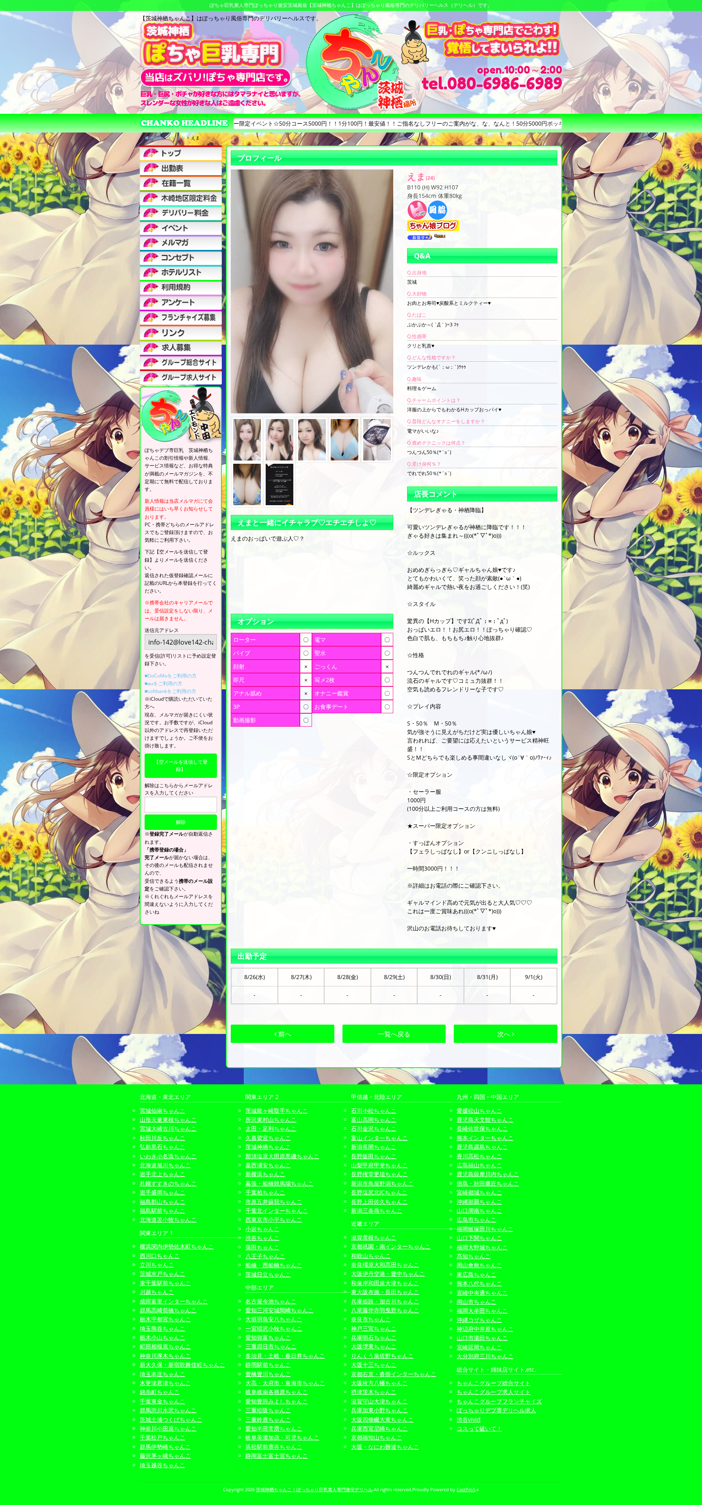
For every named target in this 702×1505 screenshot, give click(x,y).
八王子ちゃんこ (265, 1256)
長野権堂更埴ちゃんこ (379, 1174)
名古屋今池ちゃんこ (271, 1301)
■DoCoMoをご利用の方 (171, 675)
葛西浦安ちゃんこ (268, 1165)
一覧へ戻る (394, 1033)
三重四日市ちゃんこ (271, 1346)
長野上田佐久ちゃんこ (379, 1201)
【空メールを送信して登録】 (181, 765)
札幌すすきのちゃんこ (168, 1183)
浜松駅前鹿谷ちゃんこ (273, 1447)
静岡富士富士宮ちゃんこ (276, 1455)
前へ (284, 1033)
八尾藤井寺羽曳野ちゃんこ (385, 1310)
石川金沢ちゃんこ (373, 1128)
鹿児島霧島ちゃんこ (482, 1147)
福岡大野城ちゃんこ (482, 1247)
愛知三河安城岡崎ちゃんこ (279, 1310)
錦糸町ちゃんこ (160, 1392)
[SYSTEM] (181, 197)
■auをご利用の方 (163, 683)
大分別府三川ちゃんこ (485, 1356)
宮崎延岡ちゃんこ (479, 1347)
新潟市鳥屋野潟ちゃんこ (382, 1183)
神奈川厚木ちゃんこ (165, 1355)
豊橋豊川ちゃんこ (268, 1374)
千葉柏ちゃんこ (265, 1192)
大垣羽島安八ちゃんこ (273, 1319)
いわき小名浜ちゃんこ (168, 1156)
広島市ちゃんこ (476, 1219)
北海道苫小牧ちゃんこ (168, 1219)
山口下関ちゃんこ (479, 1238)
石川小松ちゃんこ (373, 1110)
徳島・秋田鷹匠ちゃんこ (488, 1183)
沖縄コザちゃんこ (479, 1320)
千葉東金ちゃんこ (162, 1401)
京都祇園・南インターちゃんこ (391, 1246)
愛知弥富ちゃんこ (268, 1337)
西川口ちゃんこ (160, 1256)
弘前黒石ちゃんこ (162, 1147)
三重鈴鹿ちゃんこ (268, 1419)
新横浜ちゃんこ (265, 1174)
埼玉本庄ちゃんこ (162, 1374)
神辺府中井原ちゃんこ (485, 1329)
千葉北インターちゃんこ (276, 1210)
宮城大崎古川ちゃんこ (168, 1128)
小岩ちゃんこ (262, 1229)
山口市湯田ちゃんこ (482, 1338)
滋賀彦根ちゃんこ (373, 1237)
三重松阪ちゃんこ (268, 1410)
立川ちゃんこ (157, 1264)
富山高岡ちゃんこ (373, 1119)
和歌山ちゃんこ (371, 1256)
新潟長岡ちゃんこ (373, 1147)
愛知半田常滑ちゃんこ (273, 1428)
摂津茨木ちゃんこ (373, 1392)
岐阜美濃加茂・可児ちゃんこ (282, 1437)
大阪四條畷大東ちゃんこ (382, 1419)
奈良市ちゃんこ (371, 1319)
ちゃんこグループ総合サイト (494, 1383)
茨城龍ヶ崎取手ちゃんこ (276, 1110)
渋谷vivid (469, 1419)
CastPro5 (466, 1489)
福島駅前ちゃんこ (162, 1210)
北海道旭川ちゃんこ (165, 1165)
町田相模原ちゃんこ (165, 1346)
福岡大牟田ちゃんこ (482, 1310)
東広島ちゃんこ (476, 1274)
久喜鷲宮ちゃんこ (268, 1138)
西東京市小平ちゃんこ (273, 1219)
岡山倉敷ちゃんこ (479, 1265)
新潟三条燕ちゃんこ (376, 1210)
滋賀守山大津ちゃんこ (379, 1401)
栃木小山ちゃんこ (162, 1337)
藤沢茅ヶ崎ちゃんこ (165, 1455)
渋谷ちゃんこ (262, 1238)
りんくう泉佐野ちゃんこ (382, 1355)
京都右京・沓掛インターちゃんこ (393, 1374)
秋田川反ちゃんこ (162, 1138)
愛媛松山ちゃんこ (479, 1110)
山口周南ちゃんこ (479, 1210)
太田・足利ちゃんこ (271, 1128)
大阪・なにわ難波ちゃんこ (385, 1447)
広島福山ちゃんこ (479, 1165)
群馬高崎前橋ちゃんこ (168, 1310)
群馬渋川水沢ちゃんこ (168, 1410)
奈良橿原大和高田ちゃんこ (385, 1264)
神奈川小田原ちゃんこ (168, 1428)
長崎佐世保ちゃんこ (482, 1128)
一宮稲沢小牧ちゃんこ (273, 1328)
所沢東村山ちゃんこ (271, 1119)
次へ (504, 1033)
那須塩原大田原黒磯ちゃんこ (282, 1156)
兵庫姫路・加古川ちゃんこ (385, 1301)
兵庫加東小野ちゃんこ (379, 1410)
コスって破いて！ (479, 1428)
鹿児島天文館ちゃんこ (485, 1119)
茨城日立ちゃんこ (268, 1274)
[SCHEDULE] (181, 167)
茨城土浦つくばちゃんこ (171, 1419)
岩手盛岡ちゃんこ (162, 1192)
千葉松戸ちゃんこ (162, 1437)
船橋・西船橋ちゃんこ (273, 1265)
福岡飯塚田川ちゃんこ (485, 1229)
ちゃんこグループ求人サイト (494, 1392)
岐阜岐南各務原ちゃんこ (276, 1392)
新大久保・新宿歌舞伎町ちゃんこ (182, 1364)
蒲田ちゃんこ (262, 1247)
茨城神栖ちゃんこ (268, 1147)
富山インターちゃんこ (379, 1138)
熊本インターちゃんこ (485, 1138)
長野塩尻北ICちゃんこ (379, 1192)
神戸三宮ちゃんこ (373, 1328)
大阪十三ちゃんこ (373, 1364)
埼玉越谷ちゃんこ (162, 1465)
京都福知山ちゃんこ (376, 1437)
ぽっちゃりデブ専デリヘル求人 (496, 1410)
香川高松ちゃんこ (479, 1156)
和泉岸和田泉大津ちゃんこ (385, 1283)
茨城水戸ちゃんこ (162, 1273)
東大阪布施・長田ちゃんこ (385, 1292)
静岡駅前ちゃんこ (268, 1364)
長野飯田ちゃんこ (373, 1156)
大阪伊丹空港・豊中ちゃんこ (388, 1273)
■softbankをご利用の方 (170, 691)
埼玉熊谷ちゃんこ (162, 1328)
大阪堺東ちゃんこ (373, 1346)
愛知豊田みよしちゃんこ (276, 1401)
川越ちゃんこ (157, 1292)
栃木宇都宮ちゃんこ (165, 1319)
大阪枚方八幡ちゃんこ (379, 1383)
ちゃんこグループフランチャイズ (499, 1401)
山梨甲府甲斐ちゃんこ (379, 1165)
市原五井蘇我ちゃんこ (273, 1201)
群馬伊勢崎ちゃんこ (165, 1447)
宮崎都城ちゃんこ (479, 1192)
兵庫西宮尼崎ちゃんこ (379, 1428)
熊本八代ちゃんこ (479, 1283)
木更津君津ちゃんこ (165, 1383)
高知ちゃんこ (474, 1256)
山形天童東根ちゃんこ (168, 1119)
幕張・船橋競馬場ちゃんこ (279, 1183)
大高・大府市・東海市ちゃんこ (285, 1383)
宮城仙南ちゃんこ (162, 1110)
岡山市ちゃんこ (476, 1301)
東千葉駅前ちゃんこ (165, 1283)
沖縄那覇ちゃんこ (479, 1201)
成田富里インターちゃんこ (174, 1301)
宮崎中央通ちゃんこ (482, 1293)
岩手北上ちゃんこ (162, 1174)
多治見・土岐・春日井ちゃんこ (285, 1355)
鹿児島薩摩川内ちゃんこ (488, 1174)
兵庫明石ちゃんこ (373, 1337)
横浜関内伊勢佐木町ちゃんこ (177, 1246)
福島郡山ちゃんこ (162, 1201)
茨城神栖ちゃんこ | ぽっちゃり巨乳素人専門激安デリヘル (314, 1489)
